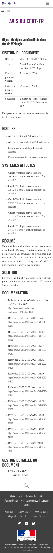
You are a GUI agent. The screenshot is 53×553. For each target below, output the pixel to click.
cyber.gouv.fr (10, 512)
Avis (21, 496)
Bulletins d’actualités (34, 496)
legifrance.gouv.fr (41, 512)
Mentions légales (11, 500)
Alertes (13, 496)
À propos (45, 500)
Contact (27, 504)
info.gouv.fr (12, 516)
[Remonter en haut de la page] (26, 485)
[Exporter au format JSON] (8, 11)
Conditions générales (29, 500)
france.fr (23, 516)
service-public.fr (25, 512)
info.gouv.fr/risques (37, 516)
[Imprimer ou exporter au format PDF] (2, 11)
